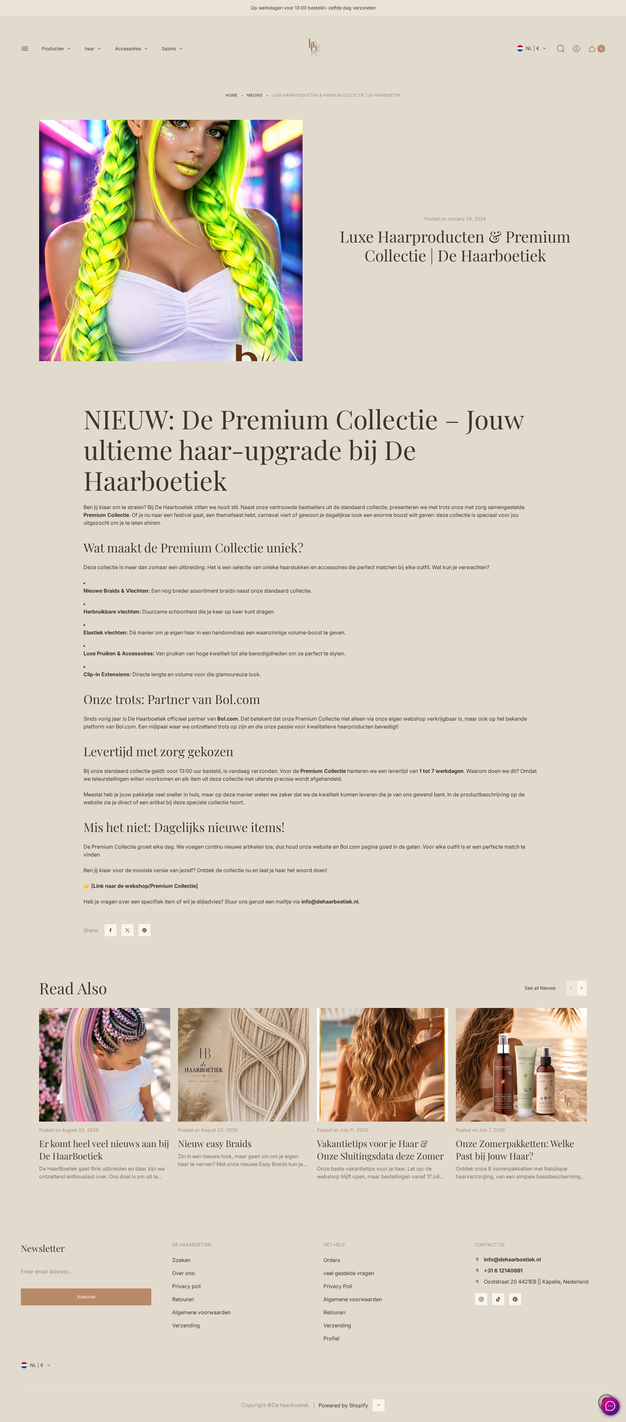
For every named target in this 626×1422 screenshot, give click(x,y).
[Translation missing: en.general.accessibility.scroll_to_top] (378, 1405)
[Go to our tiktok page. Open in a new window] (498, 1299)
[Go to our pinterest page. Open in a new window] (515, 1299)
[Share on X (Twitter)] (127, 930)
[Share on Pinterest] (144, 930)
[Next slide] (581, 988)
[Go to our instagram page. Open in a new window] (481, 1299)
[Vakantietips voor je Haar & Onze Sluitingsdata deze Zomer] (382, 1065)
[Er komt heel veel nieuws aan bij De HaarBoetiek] (104, 1065)
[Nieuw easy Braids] (243, 1065)
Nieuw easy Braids (214, 1143)
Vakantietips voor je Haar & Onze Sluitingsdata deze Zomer (380, 1149)
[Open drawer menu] (25, 48)
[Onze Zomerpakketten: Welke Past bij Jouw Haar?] (521, 1065)
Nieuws (254, 95)
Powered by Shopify (343, 1405)
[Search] (561, 48)
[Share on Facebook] (110, 930)
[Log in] (576, 48)
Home (231, 95)
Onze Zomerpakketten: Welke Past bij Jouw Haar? (515, 1149)
